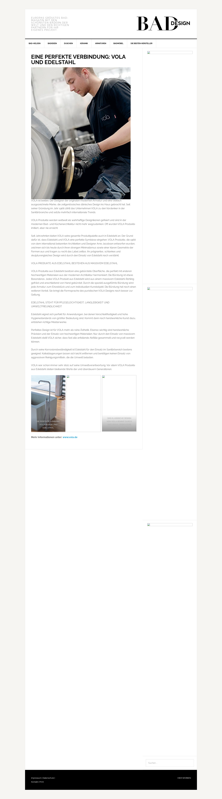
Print (41, 782)
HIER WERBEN (184, 778)
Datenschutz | (48, 778)
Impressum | (36, 778)
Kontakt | (35, 782)
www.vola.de (70, 437)
